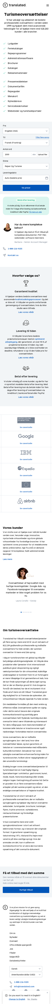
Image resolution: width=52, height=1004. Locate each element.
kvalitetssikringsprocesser (28, 299)
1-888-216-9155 (21, 982)
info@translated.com (24, 986)
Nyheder (14, 937)
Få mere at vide (35, 212)
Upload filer (42, 154)
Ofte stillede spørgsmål (20, 945)
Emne (5, 161)
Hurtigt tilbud (26, 890)
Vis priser (26, 188)
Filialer (13, 953)
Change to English (17, 999)
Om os (12, 933)
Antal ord (7, 149)
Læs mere (7, 559)
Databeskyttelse (17, 960)
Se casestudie (26, 427)
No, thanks (32, 999)
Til (26, 137)
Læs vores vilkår (26, 312)
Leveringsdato (9, 172)
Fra (4, 125)
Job (11, 949)
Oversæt (14, 941)
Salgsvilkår (15, 956)
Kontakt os (13, 255)
